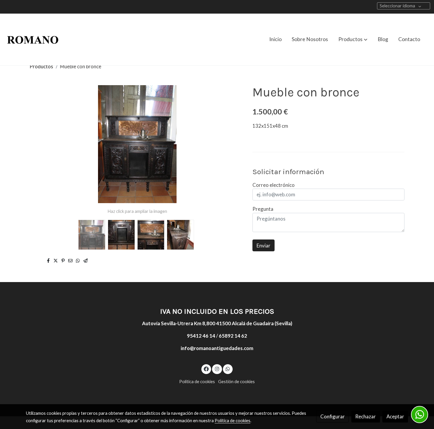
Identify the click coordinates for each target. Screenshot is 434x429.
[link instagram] (217, 368)
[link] (32, 39)
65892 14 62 (233, 336)
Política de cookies (197, 381)
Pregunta (262, 209)
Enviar (263, 245)
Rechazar (365, 416)
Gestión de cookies (236, 381)
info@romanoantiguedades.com (217, 348)
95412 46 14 (201, 336)
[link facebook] (206, 368)
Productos (41, 66)
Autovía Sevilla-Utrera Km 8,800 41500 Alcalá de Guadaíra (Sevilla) (217, 323)
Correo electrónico (273, 185)
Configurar (332, 416)
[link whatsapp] (228, 368)
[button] (352, 39)
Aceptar (395, 416)
